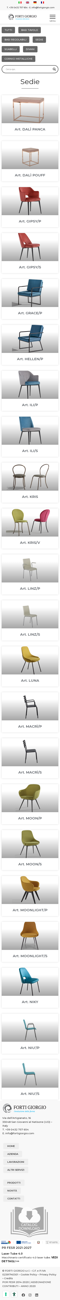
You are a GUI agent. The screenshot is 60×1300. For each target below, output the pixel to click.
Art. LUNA (30, 680)
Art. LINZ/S (30, 634)
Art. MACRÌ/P (30, 726)
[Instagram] (30, 1295)
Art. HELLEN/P (30, 359)
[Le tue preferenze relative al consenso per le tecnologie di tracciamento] (6, 1294)
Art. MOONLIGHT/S (30, 956)
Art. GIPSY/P (30, 221)
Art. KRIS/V (30, 543)
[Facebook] (23, 1295)
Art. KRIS (30, 497)
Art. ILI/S (30, 451)
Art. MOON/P (30, 818)
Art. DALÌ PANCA (30, 129)
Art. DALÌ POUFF (30, 175)
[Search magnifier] (54, 69)
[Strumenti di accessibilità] (14, 1294)
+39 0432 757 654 (18, 7)
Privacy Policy (48, 1274)
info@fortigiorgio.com (43, 7)
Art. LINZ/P (30, 588)
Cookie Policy (29, 1274)
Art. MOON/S (30, 864)
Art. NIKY (30, 1002)
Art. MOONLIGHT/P (30, 910)
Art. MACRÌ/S (30, 772)
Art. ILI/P (30, 405)
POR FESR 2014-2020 (15, 1282)
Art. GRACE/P (30, 313)
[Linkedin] (36, 1295)
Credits (8, 1278)
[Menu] (51, 16)
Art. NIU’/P (30, 1048)
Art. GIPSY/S (30, 267)
